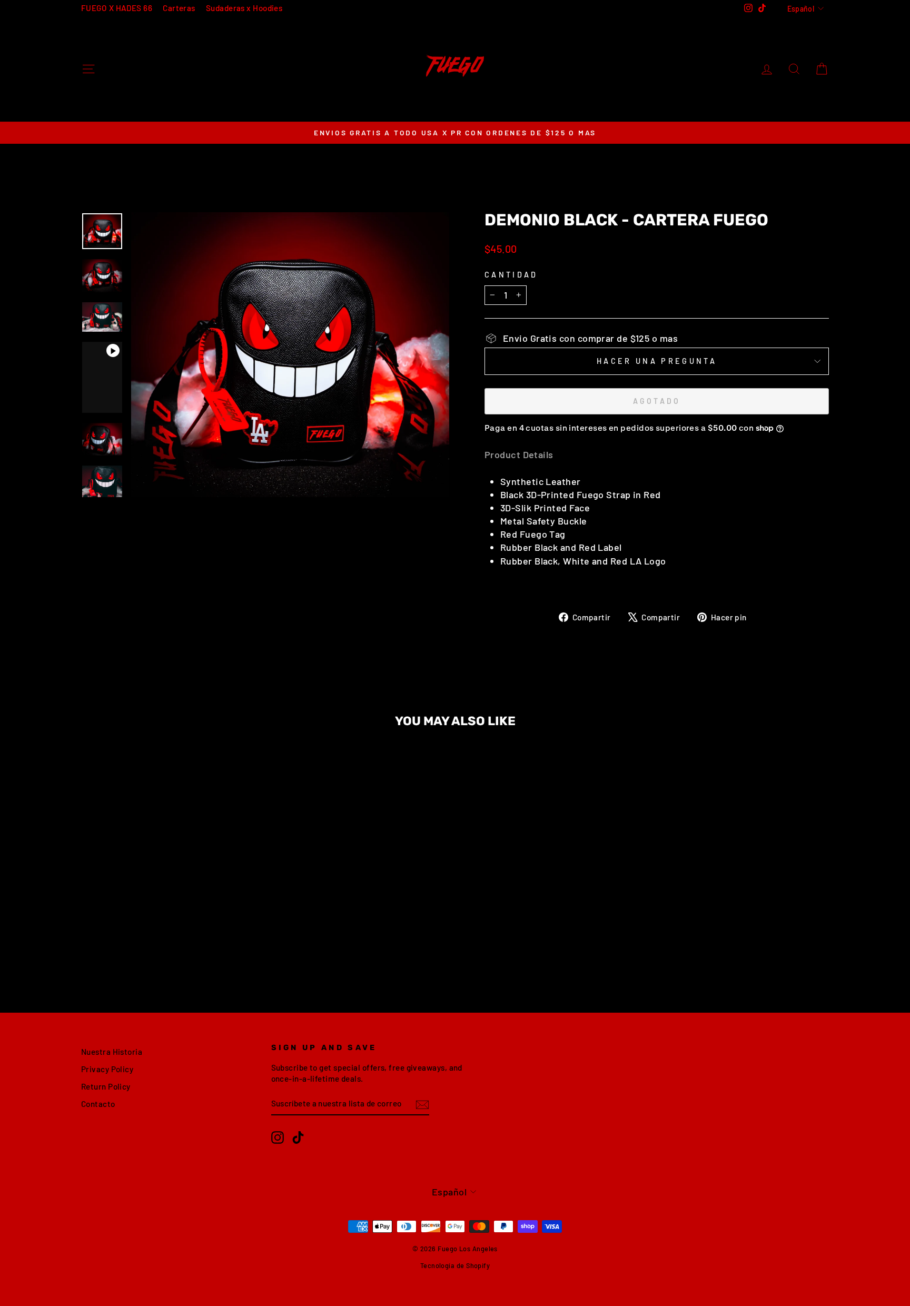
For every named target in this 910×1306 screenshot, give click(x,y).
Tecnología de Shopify (455, 1265)
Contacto (98, 1104)
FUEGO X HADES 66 (116, 8)
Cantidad (511, 274)
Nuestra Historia (111, 1051)
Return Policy (106, 1086)
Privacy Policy (107, 1069)
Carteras (179, 8)
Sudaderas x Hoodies (244, 8)
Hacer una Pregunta (657, 361)
